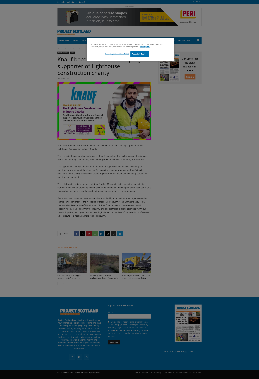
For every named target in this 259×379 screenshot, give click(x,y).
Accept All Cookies (139, 54)
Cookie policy (145, 47)
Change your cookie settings (117, 54)
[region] (130, 49)
